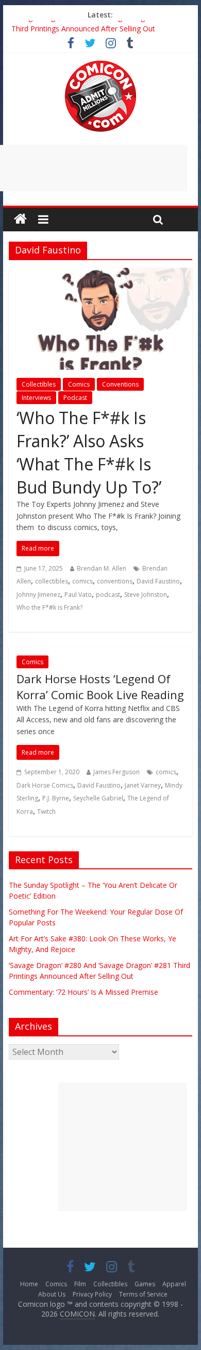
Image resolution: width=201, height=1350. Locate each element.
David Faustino (158, 581)
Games (145, 1284)
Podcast (75, 397)
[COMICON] (100, 63)
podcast (108, 594)
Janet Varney (143, 785)
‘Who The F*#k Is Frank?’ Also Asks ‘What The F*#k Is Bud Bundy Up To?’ (88, 452)
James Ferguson (116, 772)
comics (82, 581)
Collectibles (39, 384)
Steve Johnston (145, 594)
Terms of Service (143, 1294)
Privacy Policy (92, 1294)
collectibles (51, 581)
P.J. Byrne (55, 798)
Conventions (120, 384)
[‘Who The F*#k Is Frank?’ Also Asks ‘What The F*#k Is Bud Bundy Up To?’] (100, 274)
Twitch (46, 811)
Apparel (174, 1284)
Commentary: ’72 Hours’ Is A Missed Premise (83, 992)
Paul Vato (78, 594)
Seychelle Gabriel (98, 798)
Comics (79, 384)
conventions (114, 581)
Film (80, 1284)
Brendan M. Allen (101, 568)
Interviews (36, 397)
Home (29, 1284)
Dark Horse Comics (44, 785)
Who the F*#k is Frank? (49, 607)
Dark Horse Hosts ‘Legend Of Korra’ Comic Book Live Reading (100, 686)
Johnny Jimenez (38, 594)
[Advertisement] (122, 1147)
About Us (51, 1294)
